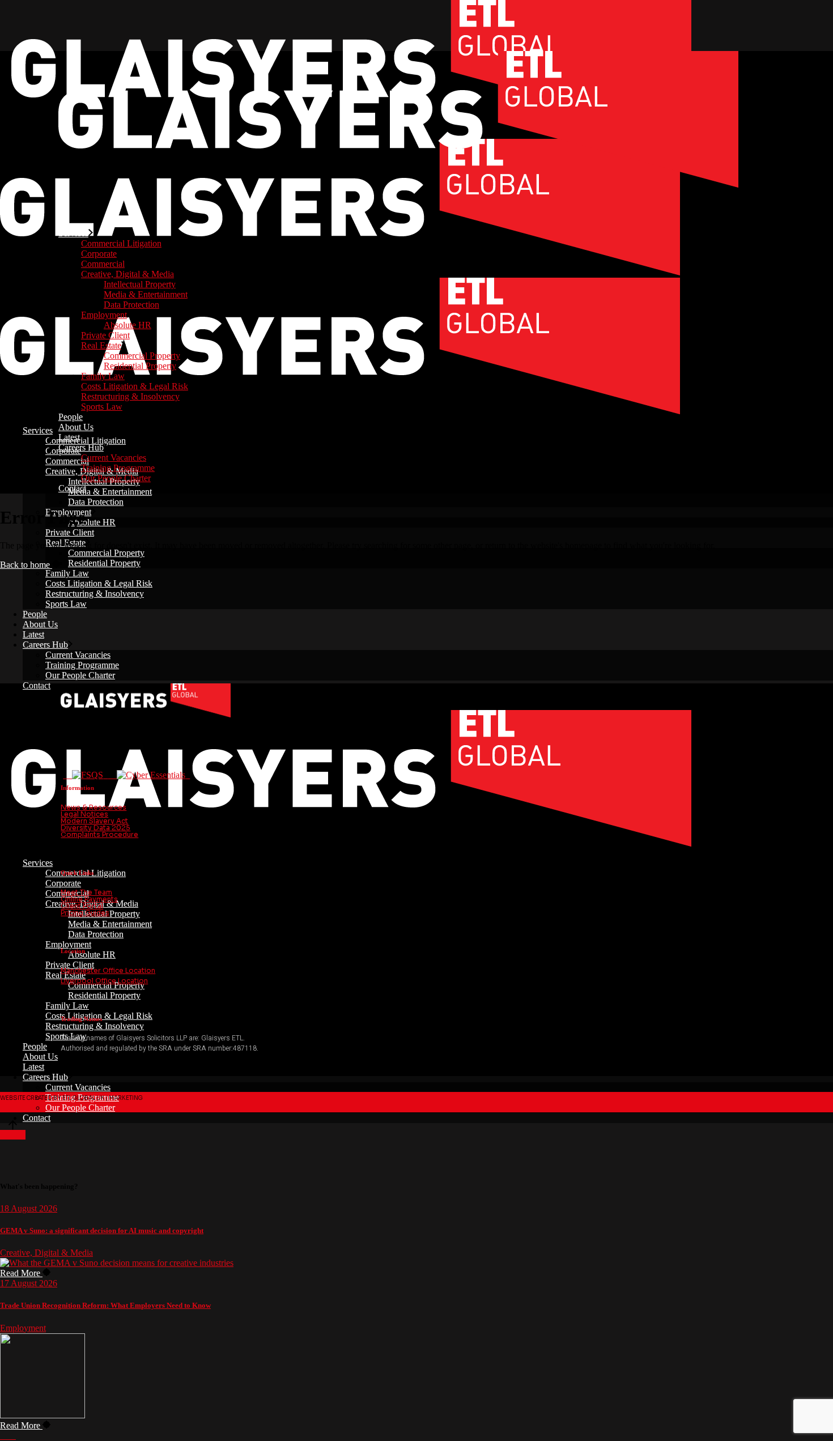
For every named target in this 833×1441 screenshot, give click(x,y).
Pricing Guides (85, 912)
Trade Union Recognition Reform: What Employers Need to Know (105, 1305)
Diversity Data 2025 (95, 827)
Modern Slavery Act (94, 821)
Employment (23, 1328)
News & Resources (93, 807)
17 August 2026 (28, 1283)
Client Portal (82, 906)
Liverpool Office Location (104, 980)
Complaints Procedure (99, 834)
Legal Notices (84, 814)
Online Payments (89, 899)
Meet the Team (86, 892)
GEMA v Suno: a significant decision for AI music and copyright (101, 1230)
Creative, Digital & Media (46, 1252)
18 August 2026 (28, 1208)
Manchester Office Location (108, 970)
